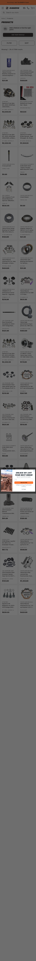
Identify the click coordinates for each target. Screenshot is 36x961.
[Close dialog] (34, 470)
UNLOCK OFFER (23, 482)
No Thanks (24, 489)
